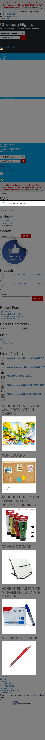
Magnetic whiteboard (7, 47)
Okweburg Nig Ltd (16, 24)
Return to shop (7, 211)
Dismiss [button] (40, 190)
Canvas (3, 45)
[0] (1, 180)
